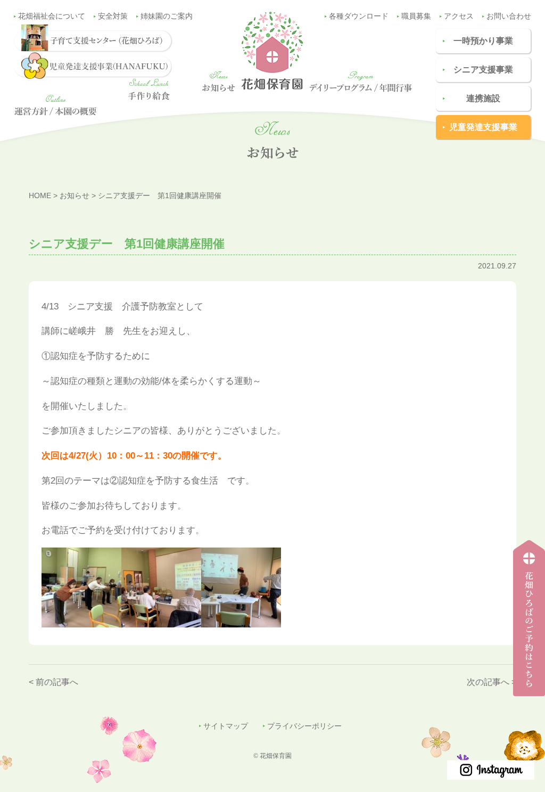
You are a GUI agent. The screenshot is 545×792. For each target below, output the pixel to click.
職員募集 (416, 16)
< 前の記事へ (53, 682)
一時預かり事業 (483, 40)
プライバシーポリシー (304, 726)
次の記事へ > (491, 682)
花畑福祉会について (51, 16)
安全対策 (113, 16)
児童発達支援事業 (483, 127)
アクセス (459, 16)
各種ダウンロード (359, 16)
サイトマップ (225, 726)
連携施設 (483, 98)
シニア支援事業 (483, 69)
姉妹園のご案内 (167, 16)
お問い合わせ (508, 16)
